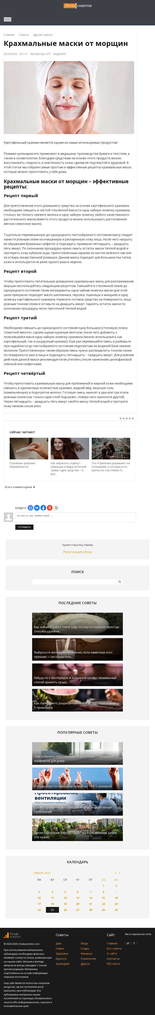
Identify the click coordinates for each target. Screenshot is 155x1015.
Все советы (114, 948)
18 (52, 904)
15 (103, 898)
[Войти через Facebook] (43, 508)
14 (90, 898)
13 (77, 898)
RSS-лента (113, 963)
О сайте (112, 953)
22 (103, 904)
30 (116, 910)
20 (77, 904)
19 (65, 904)
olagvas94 (59, 54)
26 (65, 910)
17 (39, 904)
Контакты (113, 958)
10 (39, 898)
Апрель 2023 (42, 873)
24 (39, 910)
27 (77, 910)
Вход (88, 552)
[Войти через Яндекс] (50, 508)
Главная (112, 943)
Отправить (24, 527)
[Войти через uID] (30, 508)
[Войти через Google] (56, 508)
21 (90, 904)
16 (116, 898)
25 (52, 910)
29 (103, 910)
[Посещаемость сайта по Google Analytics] (12, 937)
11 (52, 898)
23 (116, 904)
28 (90, 910)
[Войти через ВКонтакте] (37, 508)
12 (65, 898)
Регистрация (72, 552)
